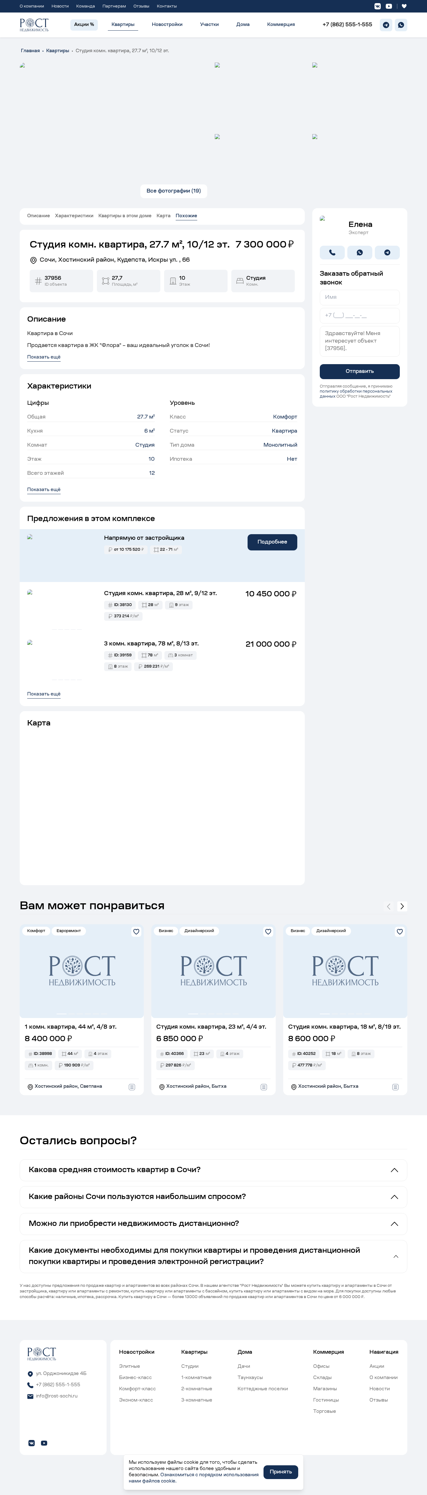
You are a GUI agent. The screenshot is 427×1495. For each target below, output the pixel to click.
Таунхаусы (250, 1378)
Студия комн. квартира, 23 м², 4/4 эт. (211, 1027)
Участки (209, 25)
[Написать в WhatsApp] (359, 252)
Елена (361, 225)
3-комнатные (196, 1400)
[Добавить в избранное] (136, 932)
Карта (164, 216)
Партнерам (114, 6)
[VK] (377, 6)
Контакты (167, 6)
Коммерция (281, 25)
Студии (189, 1367)
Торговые (324, 1412)
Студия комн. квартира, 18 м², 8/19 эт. (344, 1027)
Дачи (244, 1367)
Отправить (360, 371)
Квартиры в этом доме (125, 216)
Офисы (321, 1367)
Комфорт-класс (137, 1389)
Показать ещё (44, 490)
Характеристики (74, 216)
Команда (85, 6)
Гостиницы (326, 1400)
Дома (243, 25)
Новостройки (167, 25)
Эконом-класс (136, 1400)
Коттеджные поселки (263, 1389)
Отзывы (141, 6)
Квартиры (123, 25)
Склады (322, 1378)
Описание (38, 216)
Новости (60, 6)
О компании (32, 6)
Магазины (325, 1389)
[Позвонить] (332, 252)
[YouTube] (389, 6)
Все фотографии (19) (174, 191)
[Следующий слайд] (402, 906)
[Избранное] (404, 6)
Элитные (129, 1367)
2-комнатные (196, 1389)
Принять (281, 1472)
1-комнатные (196, 1378)
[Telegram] (386, 25)
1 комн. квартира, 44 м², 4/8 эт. (71, 1027)
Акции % (84, 25)
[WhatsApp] (401, 25)
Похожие (186, 216)
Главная (30, 51)
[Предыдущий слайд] (389, 906)
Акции (376, 1367)
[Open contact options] (132, 1087)
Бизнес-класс (135, 1378)
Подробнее (272, 542)
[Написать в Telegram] (387, 252)
